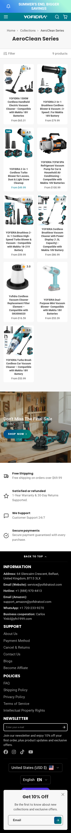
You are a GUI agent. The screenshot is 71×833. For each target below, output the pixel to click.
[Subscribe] (64, 727)
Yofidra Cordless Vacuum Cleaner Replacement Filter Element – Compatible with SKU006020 (18, 292)
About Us (10, 634)
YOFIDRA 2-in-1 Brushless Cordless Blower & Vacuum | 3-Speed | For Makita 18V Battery (52, 94)
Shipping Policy (15, 690)
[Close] (63, 794)
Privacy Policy (14, 697)
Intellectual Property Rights (24, 710)
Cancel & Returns (16, 648)
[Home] (35, 17)
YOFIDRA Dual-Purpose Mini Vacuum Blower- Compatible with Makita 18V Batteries (52, 292)
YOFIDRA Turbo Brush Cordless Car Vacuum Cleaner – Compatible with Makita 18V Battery (18, 353)
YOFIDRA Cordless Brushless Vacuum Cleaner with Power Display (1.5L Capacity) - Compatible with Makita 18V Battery (52, 226)
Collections (28, 30)
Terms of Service (16, 704)
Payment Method (16, 641)
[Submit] (57, 820)
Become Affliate (15, 668)
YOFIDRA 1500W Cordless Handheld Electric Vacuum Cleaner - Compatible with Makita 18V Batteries (18, 94)
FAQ (6, 683)
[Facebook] (5, 752)
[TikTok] (22, 752)
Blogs (7, 661)
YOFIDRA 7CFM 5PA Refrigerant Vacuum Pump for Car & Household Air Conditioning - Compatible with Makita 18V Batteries (52, 159)
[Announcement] (35, 6)
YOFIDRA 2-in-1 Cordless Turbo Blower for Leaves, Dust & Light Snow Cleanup (18, 159)
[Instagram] (14, 752)
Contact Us (11, 654)
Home (11, 30)
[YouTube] (30, 752)
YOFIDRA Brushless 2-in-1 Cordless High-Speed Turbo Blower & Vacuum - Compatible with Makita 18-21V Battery (18, 226)
